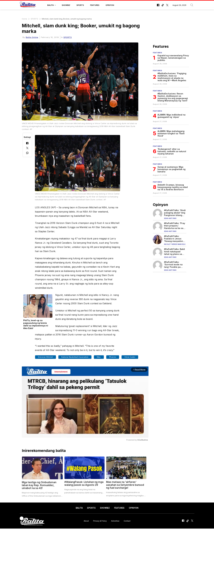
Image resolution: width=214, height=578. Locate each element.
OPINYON (110, 5)
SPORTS (80, 5)
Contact (127, 521)
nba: (99, 357)
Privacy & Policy (100, 521)
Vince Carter (129, 357)
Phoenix (112, 357)
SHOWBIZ (66, 5)
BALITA (50, 5)
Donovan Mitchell (45, 357)
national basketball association (75, 357)
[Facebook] (27, 143)
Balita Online (32, 37)
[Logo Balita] (28, 5)
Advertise (115, 521)
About (86, 521)
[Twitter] (27, 148)
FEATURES (94, 5)
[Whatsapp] (27, 153)
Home (24, 19)
